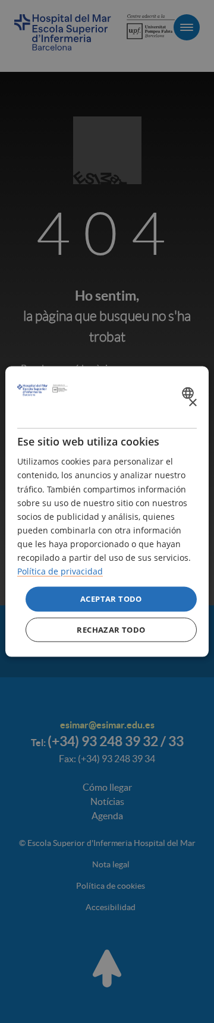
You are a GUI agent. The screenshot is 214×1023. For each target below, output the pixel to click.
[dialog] (107, 512)
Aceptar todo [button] (111, 598)
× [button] (192, 402)
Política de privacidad (60, 571)
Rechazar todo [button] (111, 629)
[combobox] (189, 393)
